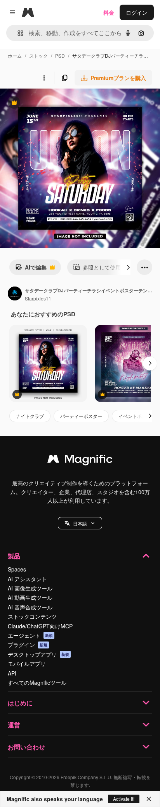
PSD (60, 55)
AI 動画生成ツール (30, 597)
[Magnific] (80, 460)
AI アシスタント (27, 579)
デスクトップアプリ (38, 654)
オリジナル (53, 103)
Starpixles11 (38, 298)
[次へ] (128, 267)
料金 (108, 12)
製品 (14, 555)
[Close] (148, 799)
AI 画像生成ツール (30, 588)
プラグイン (27, 644)
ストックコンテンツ (32, 616)
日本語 (80, 523)
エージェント (30, 635)
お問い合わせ (26, 746)
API (12, 673)
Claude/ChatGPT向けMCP (40, 626)
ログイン (137, 12)
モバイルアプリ (27, 663)
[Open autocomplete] (17, 33)
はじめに (20, 702)
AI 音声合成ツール (30, 607)
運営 (14, 724)
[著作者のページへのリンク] (15, 294)
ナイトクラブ (30, 416)
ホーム (15, 55)
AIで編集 (31, 269)
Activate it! (123, 798)
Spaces (17, 569)
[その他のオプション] (44, 77)
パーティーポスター (81, 416)
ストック (38, 55)
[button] (80, 523)
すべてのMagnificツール (37, 682)
